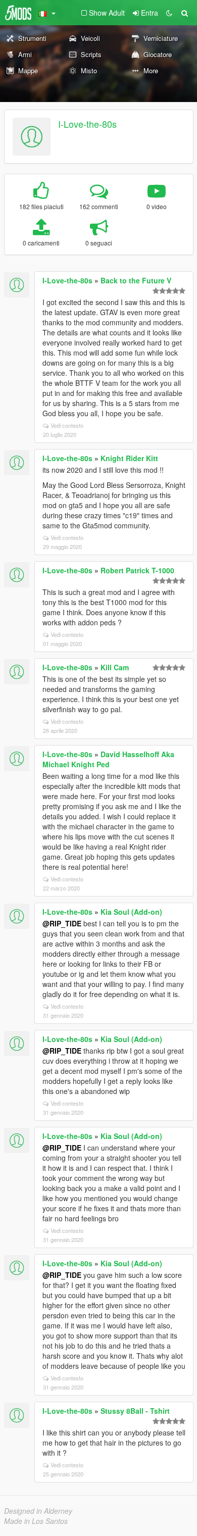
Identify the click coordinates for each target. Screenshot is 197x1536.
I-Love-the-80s (87, 123)
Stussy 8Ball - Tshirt (135, 1411)
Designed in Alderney (38, 1511)
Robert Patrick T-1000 (137, 570)
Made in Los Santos (36, 1521)
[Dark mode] (169, 12)
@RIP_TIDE (61, 923)
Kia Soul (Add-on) (131, 912)
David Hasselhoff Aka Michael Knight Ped (108, 759)
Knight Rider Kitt (129, 458)
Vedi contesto (67, 425)
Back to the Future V (136, 280)
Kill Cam (115, 667)
